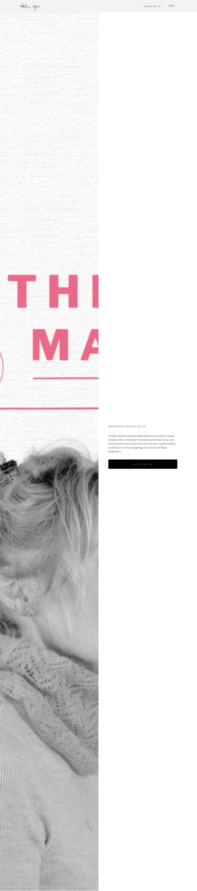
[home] (30, 6)
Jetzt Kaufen (143, 464)
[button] (152, 6)
